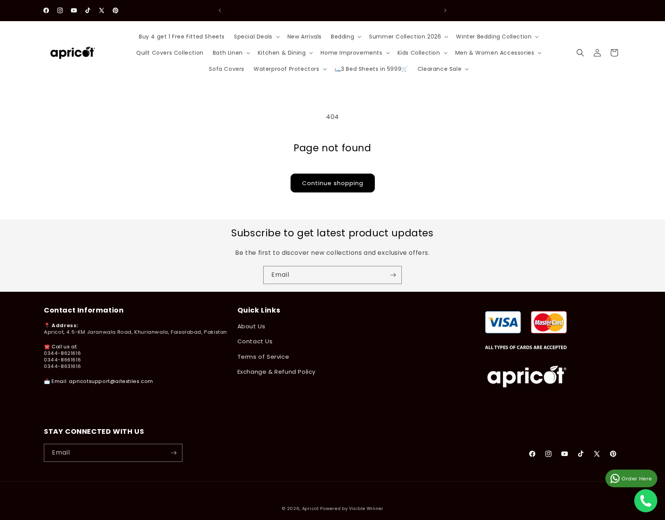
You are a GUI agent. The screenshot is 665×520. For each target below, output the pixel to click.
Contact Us (255, 341)
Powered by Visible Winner (351, 508)
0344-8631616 (62, 366)
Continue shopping (332, 183)
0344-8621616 (62, 353)
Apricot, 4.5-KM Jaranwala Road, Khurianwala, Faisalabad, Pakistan (135, 332)
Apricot (310, 508)
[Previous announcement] (219, 10)
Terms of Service (263, 357)
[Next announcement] (445, 10)
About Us (251, 326)
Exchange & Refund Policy (276, 372)
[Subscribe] (392, 275)
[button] (256, 36)
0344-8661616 (62, 359)
